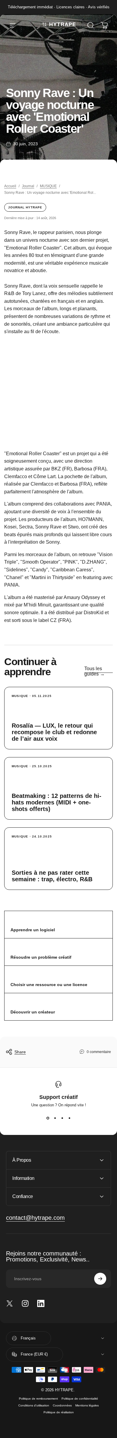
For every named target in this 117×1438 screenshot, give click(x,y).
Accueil (10, 186)
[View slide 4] (69, 1118)
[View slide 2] (54, 1118)
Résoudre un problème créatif (40, 957)
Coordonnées (62, 1405)
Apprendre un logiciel (32, 929)
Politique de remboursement (38, 1398)
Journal (28, 186)
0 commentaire (99, 1052)
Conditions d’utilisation (33, 1405)
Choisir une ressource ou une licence (48, 984)
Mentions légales (87, 1405)
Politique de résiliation (59, 1412)
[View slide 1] (47, 1118)
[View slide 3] (62, 1118)
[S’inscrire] (100, 1279)
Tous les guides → (94, 671)
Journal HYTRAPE (25, 207)
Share (20, 1051)
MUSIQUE (48, 186)
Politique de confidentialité (80, 1398)
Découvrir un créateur (32, 1012)
